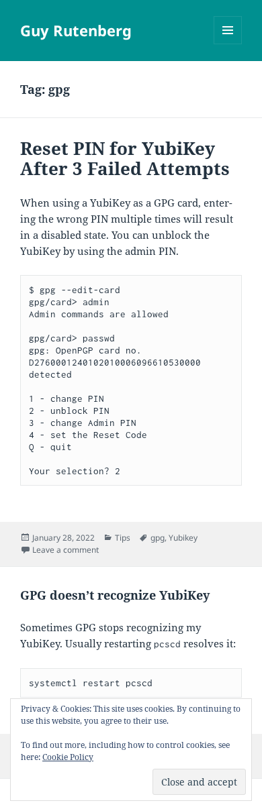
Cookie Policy (67, 757)
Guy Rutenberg (76, 30)
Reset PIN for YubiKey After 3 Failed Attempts (125, 158)
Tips (122, 537)
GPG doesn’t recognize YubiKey (115, 595)
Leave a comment (65, 549)
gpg (157, 537)
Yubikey (183, 537)
